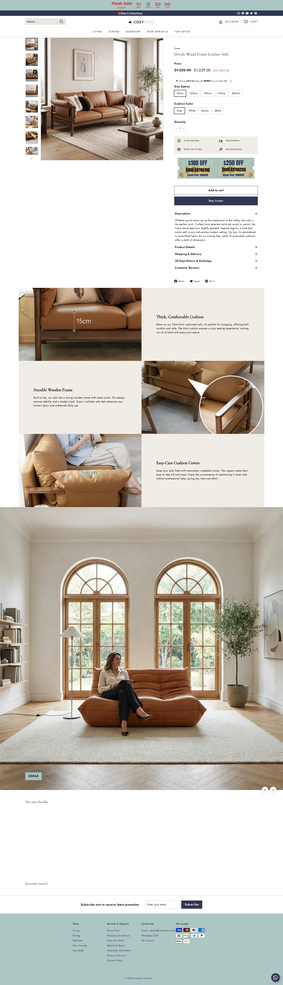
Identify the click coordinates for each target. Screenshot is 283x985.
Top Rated (182, 31)
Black (218, 110)
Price (177, 63)
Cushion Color (183, 104)
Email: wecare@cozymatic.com (158, 930)
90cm (180, 93)
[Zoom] (102, 99)
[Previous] (265, 790)
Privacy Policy (114, 960)
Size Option (182, 86)
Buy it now (216, 201)
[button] (216, 213)
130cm (194, 93)
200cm (236, 93)
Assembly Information (119, 950)
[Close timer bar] (279, 5)
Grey (179, 110)
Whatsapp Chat (150, 935)
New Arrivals (157, 31)
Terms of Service (116, 955)
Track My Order (115, 940)
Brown (205, 110)
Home (177, 48)
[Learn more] (231, 81)
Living (97, 31)
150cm (208, 93)
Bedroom (133, 31)
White (192, 110)
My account (148, 940)
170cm (222, 93)
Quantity (180, 122)
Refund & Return (116, 945)
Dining (114, 31)
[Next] (31, 157)
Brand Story (113, 930)
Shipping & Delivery (118, 935)
